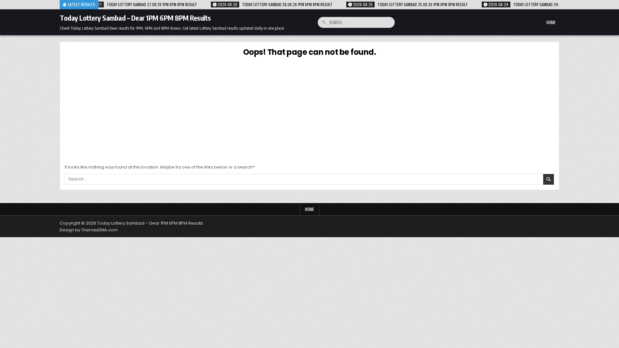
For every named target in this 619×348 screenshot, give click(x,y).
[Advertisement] (309, 109)
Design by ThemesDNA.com (89, 230)
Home (550, 22)
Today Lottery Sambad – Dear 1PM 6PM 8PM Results (135, 17)
